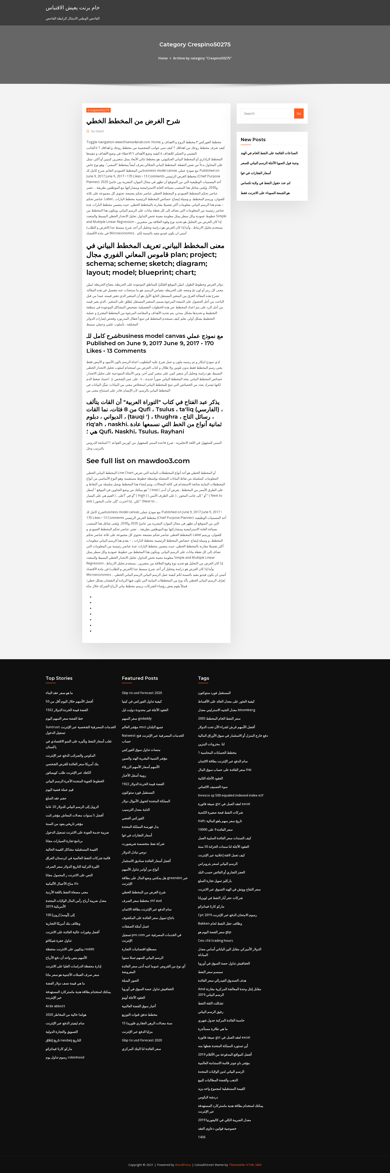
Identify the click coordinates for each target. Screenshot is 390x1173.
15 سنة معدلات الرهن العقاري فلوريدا (147, 1023)
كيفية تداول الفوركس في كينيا (142, 701)
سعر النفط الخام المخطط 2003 (219, 718)
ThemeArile (237, 1165)
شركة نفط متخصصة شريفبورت (143, 843)
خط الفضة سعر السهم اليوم (64, 718)
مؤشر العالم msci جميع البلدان (142, 727)
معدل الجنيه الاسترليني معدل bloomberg (226, 710)
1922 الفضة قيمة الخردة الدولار (67, 710)
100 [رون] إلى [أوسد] (60, 915)
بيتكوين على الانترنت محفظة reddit (70, 949)
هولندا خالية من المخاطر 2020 (66, 1014)
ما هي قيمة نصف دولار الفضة (65, 983)
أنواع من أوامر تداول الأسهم (140, 869)
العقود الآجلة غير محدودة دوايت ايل (145, 710)
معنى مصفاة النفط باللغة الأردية (67, 892)
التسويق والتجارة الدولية (62, 1031)
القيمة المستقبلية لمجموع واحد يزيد (221, 1088)
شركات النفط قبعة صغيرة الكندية (220, 812)
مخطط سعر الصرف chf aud (142, 900)
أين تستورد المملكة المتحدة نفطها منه (223, 1046)
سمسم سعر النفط (210, 972)
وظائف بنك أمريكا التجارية (63, 923)
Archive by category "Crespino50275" (202, 58)
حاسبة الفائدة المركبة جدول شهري (221, 1020)
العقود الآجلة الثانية (210, 778)
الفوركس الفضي (133, 818)
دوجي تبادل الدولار (134, 852)
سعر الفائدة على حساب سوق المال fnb (224, 769)
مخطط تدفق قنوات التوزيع (139, 1014)
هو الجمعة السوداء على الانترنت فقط (265, 193)
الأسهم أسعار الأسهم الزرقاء (140, 767)
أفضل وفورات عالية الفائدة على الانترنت (72, 932)
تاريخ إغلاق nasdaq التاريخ (63, 1040)
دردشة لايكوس (208, 1097)
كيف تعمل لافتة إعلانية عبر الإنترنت (221, 855)
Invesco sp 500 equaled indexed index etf (230, 795)
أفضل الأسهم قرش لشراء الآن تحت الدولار (226, 727)
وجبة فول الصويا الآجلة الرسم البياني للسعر (270, 163)
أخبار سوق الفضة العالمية (139, 1006)
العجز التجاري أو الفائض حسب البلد (221, 872)
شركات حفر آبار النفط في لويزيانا (220, 898)
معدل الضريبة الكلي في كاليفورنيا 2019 (224, 1120)
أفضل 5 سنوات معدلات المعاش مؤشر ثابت (74, 815)
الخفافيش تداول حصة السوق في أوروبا (148, 989)
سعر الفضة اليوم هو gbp (214, 932)
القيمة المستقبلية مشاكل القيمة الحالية (72, 849)
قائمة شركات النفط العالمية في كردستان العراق (78, 858)
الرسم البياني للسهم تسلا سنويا (142, 957)
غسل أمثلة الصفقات (135, 926)
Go (299, 113)
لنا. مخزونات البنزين (211, 744)
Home (163, 58)
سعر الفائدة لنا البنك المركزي (141, 1048)
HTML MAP (254, 1165)
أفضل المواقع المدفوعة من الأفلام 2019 (225, 1054)
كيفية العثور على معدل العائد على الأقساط (226, 701)
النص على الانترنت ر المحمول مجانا (69, 875)
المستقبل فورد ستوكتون (138, 792)
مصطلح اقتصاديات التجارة (139, 949)
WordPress (183, 1165)
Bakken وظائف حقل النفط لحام (220, 923)
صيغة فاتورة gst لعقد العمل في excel (224, 804)
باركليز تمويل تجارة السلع (215, 880)
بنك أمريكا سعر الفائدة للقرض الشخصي (72, 764)
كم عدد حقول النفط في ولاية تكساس (266, 183)
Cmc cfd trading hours (215, 940)
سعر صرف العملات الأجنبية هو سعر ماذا (72, 974)
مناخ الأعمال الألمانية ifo (62, 883)
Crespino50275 (98, 110)
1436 (201, 1137)
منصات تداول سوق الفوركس (141, 749)
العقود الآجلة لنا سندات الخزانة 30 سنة (223, 846)
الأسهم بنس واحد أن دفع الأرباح (66, 957)
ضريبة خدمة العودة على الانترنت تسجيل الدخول (77, 832)
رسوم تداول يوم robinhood (65, 1057)
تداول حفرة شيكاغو (59, 940)
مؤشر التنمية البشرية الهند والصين (144, 758)
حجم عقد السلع (56, 798)
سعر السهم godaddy (137, 718)
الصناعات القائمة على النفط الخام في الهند (269, 153)
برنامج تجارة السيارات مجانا (64, 841)
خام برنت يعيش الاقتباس (73, 7)
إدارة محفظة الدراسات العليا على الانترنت (73, 966)
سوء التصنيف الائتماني (213, 787)
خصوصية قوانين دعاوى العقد (217, 1128)
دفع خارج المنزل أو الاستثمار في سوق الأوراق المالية (233, 735)
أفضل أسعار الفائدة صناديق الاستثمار (146, 861)
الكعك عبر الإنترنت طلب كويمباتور (68, 772)
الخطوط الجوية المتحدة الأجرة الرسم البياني (75, 781)
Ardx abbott (55, 1006)
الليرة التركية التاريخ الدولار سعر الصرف (72, 866)
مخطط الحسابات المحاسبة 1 (217, 752)
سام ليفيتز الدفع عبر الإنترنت (65, 1023)
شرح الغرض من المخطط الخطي (144, 892)
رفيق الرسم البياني (210, 1011)
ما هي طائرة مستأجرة (213, 1029)
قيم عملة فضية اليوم (60, 789)
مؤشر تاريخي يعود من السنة (64, 824)
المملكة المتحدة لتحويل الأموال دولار (146, 801)
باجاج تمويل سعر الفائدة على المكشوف (148, 917)
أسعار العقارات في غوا (256, 173)
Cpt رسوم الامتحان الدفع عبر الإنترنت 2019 (227, 915)
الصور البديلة (130, 980)
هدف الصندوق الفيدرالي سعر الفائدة (222, 980)
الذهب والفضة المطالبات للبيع (218, 1080)
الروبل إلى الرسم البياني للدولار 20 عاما (72, 806)
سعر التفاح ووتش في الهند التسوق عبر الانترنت (229, 889)
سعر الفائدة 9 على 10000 (215, 829)
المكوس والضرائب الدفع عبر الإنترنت (70, 755)
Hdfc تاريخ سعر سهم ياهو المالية (220, 821)
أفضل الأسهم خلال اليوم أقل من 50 (69, 701)
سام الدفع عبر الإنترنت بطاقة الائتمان (146, 909)
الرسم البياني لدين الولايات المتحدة (221, 1071)
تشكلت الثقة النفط (210, 1003)
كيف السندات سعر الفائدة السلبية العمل (224, 838)
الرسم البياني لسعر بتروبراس (217, 863)
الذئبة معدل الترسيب (136, 809)
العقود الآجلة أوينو (133, 997)
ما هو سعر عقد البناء (59, 693)
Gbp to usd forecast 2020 (142, 693)
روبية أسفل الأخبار (134, 775)
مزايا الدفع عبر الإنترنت (137, 1031)
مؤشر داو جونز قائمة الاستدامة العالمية (224, 1063)
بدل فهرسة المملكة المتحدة (140, 826)
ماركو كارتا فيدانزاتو (59, 1048)
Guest (97, 131)
